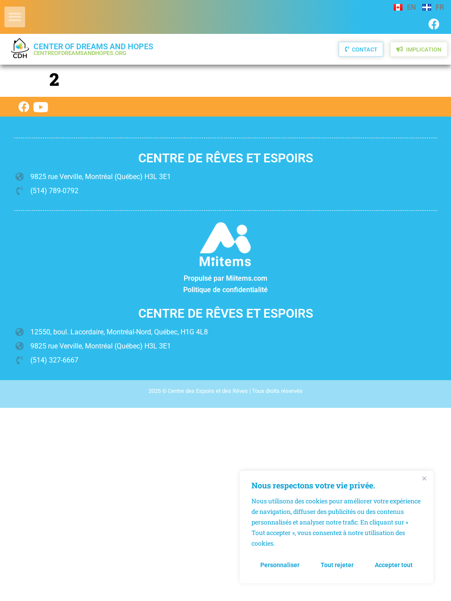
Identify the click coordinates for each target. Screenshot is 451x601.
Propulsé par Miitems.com (225, 278)
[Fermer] (424, 478)
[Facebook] (434, 24)
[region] (336, 527)
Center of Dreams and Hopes (93, 49)
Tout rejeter (337, 564)
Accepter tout (394, 564)
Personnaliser (279, 564)
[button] (14, 17)
